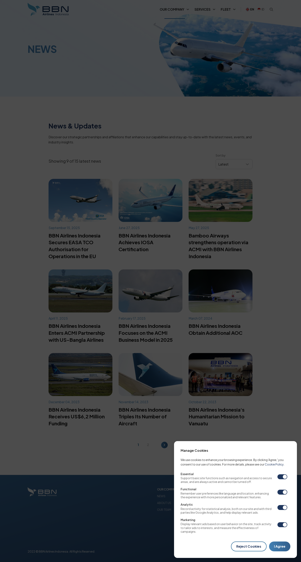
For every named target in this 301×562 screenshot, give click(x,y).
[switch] (282, 476)
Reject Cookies (248, 546)
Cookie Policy (274, 464)
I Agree (279, 546)
